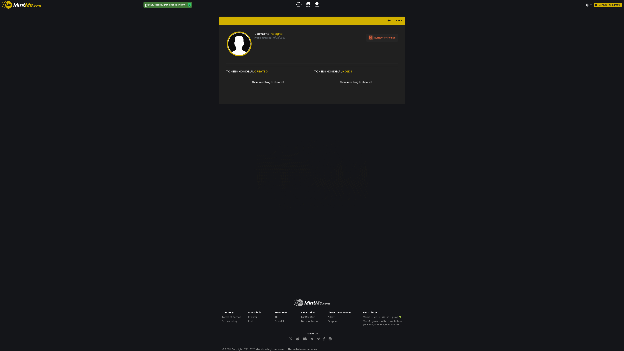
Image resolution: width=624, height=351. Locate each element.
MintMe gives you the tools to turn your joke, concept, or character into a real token (382, 324)
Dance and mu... (178, 4)
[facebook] (324, 339)
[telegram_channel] (318, 339)
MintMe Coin (308, 317)
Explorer (252, 317)
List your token (309, 321)
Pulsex (331, 317)
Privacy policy (229, 321)
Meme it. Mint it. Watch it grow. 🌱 (382, 317)
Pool (250, 321)
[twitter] (290, 339)
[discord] (305, 339)
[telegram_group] (311, 339)
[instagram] (330, 339)
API (276, 317)
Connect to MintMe (609, 4)
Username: (262, 34)
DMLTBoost (153, 5)
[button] (299, 5)
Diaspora (333, 321)
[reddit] (297, 339)
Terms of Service (231, 317)
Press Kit (279, 321)
